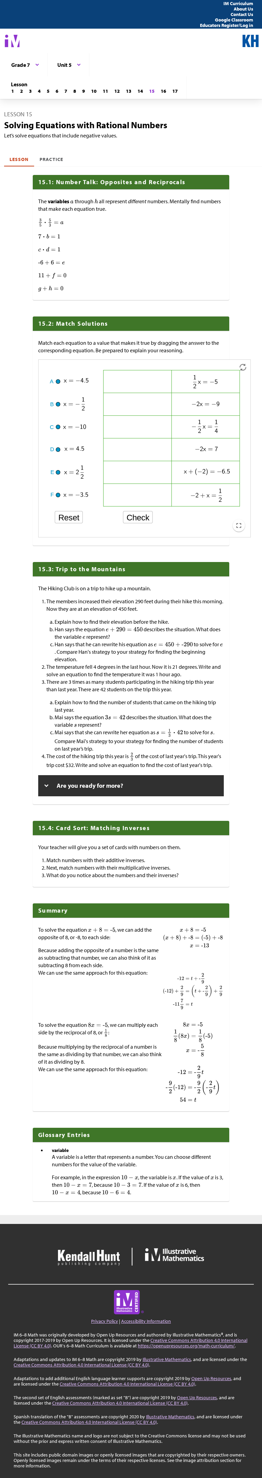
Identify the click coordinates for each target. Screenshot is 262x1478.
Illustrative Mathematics (167, 1359)
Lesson (19, 159)
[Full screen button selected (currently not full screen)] (239, 525)
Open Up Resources (211, 1378)
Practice (51, 159)
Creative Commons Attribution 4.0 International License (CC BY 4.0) (81, 1365)
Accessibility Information (146, 1321)
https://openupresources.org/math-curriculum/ (186, 1346)
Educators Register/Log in (226, 25)
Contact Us (242, 14)
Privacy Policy (104, 1321)
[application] (144, 448)
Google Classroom (234, 20)
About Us (243, 9)
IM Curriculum (238, 3)
